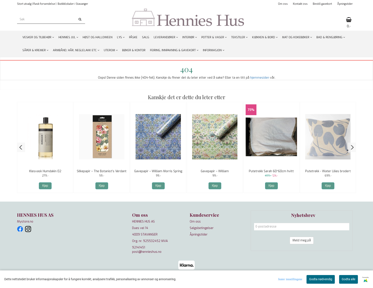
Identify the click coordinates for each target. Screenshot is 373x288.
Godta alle (348, 279)
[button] (21, 147)
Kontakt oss (300, 4)
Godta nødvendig (320, 279)
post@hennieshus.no (146, 252)
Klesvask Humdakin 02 (45, 171)
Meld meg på (301, 240)
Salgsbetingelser (202, 228)
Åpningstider (345, 4)
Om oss (283, 4)
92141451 (138, 247)
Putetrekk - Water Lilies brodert (328, 171)
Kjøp (45, 186)
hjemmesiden (259, 78)
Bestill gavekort (322, 4)
